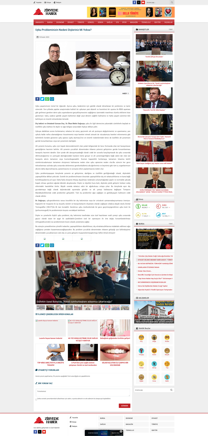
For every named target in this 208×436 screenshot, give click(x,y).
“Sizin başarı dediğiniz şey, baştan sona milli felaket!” (154, 163)
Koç (141, 341)
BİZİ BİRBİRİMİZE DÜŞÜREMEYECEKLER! (152, 282)
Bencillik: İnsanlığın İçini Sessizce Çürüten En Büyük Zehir (155, 275)
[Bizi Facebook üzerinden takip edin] (134, 2)
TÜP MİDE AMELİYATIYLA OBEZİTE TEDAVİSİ (50, 364)
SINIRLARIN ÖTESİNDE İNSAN (148, 267)
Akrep (154, 368)
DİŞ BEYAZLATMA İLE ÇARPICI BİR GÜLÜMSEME (115, 364)
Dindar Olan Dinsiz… (145, 271)
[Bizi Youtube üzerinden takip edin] (143, 2)
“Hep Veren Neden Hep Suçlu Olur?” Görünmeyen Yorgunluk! (155, 278)
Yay (167, 368)
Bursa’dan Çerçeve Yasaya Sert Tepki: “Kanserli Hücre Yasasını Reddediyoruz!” (154, 138)
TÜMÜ (170, 29)
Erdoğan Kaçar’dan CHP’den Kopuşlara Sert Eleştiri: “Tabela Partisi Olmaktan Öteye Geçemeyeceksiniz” (154, 320)
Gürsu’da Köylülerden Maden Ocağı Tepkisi (152, 286)
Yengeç (141, 354)
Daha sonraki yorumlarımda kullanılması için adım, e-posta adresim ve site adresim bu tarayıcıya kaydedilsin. (74, 398)
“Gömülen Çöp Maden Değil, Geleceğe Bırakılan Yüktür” (155, 256)
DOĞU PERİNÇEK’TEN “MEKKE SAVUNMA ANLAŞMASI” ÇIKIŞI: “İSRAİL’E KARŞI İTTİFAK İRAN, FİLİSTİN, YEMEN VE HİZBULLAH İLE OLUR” (154, 192)
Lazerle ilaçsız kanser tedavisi (50, 338)
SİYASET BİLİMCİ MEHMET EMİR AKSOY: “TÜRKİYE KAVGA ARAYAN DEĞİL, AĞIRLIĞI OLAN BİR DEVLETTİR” (155, 260)
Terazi (141, 368)
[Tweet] (42, 99)
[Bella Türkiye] (131, 16)
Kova (154, 381)
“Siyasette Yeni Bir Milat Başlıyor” (154, 110)
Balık (167, 381)
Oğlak (141, 381)
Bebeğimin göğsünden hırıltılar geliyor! (115, 338)
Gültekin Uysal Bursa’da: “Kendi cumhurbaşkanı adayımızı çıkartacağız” (74, 301)
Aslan (154, 354)
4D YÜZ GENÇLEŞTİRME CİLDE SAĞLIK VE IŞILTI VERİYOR (83, 339)
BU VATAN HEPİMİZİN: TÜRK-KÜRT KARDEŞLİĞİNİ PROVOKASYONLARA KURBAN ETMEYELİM (155, 263)
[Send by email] (52, 99)
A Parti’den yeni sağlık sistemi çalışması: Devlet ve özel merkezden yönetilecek (83, 365)
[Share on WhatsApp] (47, 99)
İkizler (167, 341)
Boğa (154, 341)
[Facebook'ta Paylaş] (37, 99)
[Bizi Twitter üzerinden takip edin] (139, 2)
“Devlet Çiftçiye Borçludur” (154, 57)
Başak (167, 354)
